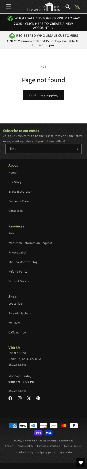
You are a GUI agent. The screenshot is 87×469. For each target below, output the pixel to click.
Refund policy (26, 452)
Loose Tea (15, 303)
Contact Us (15, 211)
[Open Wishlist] (80, 462)
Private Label (17, 252)
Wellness (14, 323)
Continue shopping (43, 95)
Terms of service (73, 445)
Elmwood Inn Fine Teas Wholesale (41, 440)
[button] (8, 6)
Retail (12, 233)
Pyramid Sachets (19, 313)
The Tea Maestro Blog (23, 262)
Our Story (14, 182)
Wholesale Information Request (30, 243)
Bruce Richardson (20, 191)
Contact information (48, 445)
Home (12, 172)
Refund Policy (17, 271)
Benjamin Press (18, 201)
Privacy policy (25, 445)
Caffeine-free (17, 332)
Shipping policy (46, 452)
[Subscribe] (76, 149)
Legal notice (65, 452)
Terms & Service (19, 281)
